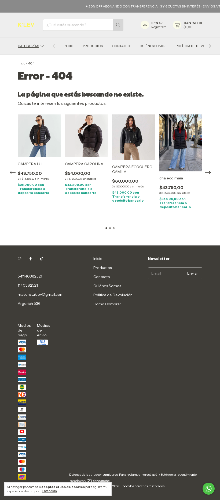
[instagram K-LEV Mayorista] (19, 258)
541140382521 (30, 276)
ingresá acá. (149, 474)
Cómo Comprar (107, 304)
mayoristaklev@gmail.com (41, 294)
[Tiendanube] (90, 482)
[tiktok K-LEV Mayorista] (41, 258)
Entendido (49, 491)
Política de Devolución (197, 46)
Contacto (121, 46)
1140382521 (28, 285)
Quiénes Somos (153, 46)
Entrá (156, 23)
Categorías (28, 46)
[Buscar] (118, 25)
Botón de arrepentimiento (179, 474)
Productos (93, 46)
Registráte (158, 27)
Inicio (69, 46)
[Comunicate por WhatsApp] (209, 489)
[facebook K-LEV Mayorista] (30, 258)
